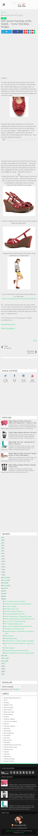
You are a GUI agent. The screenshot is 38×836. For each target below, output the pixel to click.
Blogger (22, 832)
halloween (7, 742)
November (6, 580)
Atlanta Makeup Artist (8, 324)
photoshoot (7, 756)
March (5, 656)
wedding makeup (9, 759)
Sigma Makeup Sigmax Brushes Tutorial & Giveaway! (22, 466)
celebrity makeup (9, 719)
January (5, 661)
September (6, 586)
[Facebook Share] (17, 32)
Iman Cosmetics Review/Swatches (15, 614)
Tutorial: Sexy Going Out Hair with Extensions (18, 604)
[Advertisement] (19, 400)
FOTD (5, 700)
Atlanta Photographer (8, 328)
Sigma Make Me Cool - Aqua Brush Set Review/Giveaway (22, 443)
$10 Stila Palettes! (9, 648)
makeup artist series (10, 747)
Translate (16, 689)
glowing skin (8, 740)
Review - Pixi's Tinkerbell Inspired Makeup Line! (18, 626)
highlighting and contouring (12, 745)
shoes (35, 340)
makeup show (8, 749)
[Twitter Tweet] (6, 32)
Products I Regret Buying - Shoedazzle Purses (18, 616)
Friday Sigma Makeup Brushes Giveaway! (23, 432)
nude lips (6, 754)
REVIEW (6, 703)
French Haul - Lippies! (10, 606)
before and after (9, 712)
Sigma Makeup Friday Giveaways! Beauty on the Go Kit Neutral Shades (22, 454)
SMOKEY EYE (8, 705)
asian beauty (8, 710)
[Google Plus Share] (24, 32)
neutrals (6, 752)
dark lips (6, 724)
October (5, 583)
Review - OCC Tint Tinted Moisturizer (15, 621)
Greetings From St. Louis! (12, 609)
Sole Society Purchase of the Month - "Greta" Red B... (19, 644)
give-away (7, 738)
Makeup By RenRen (11, 831)
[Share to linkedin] (28, 32)
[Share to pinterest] (26, 32)
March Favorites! (9, 636)
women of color (9, 761)
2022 (3, 548)
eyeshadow (7, 731)
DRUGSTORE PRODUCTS (12, 698)
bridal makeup (8, 714)
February (6, 658)
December (6, 577)
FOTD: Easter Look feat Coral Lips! (14, 629)
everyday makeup (9, 726)
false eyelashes (9, 733)
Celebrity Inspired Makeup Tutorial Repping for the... (20, 619)
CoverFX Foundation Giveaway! (14, 611)
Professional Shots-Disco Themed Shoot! (17, 650)
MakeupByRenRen (20, 825)
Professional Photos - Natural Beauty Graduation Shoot (19, 632)
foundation (7, 735)
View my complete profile (19, 828)
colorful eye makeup (10, 721)
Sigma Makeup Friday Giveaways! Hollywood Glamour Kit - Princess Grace (23, 422)
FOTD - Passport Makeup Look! (13, 624)
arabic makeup (8, 707)
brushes (6, 717)
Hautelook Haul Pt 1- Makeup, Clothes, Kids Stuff (19, 641)
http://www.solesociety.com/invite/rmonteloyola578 (19, 299)
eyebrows (7, 728)
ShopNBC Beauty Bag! (11, 638)
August (5, 588)
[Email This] (32, 32)
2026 (3, 537)
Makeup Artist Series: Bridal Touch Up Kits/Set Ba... (20, 653)
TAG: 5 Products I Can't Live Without (15, 601)
